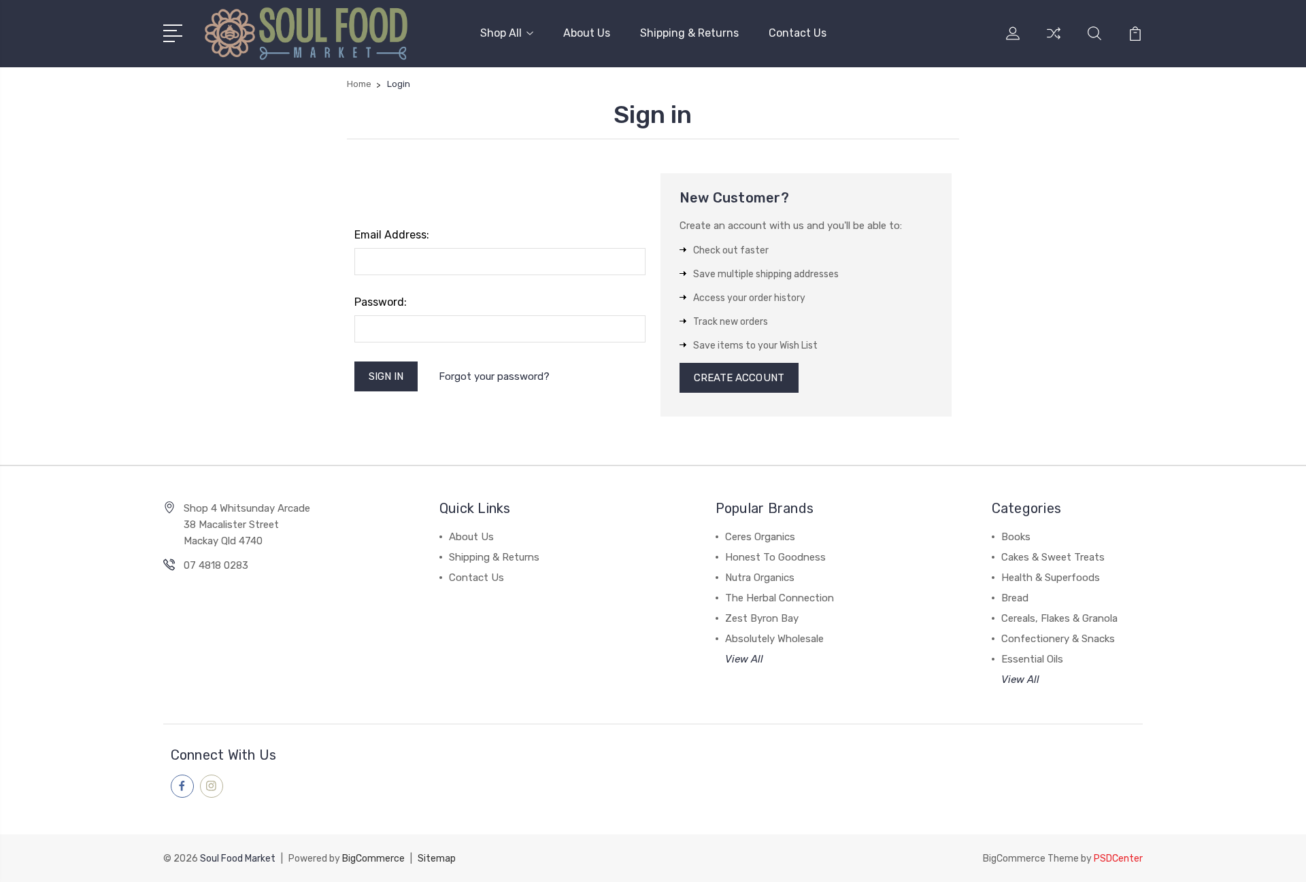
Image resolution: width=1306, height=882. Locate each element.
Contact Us (797, 33)
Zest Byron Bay (762, 618)
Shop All (501, 33)
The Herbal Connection (779, 598)
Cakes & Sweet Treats (1053, 557)
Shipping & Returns (689, 33)
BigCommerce (373, 858)
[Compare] (1053, 41)
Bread (1014, 598)
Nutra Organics (759, 577)
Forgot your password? (494, 376)
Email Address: (391, 234)
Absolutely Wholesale (774, 639)
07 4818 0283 (216, 565)
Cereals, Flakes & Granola (1059, 618)
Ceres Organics (760, 537)
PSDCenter (1118, 858)
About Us (586, 33)
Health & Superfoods (1050, 577)
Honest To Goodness (775, 557)
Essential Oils (1032, 659)
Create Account (739, 378)
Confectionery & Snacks (1058, 639)
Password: (380, 302)
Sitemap (437, 858)
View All (744, 659)
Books (1016, 537)
